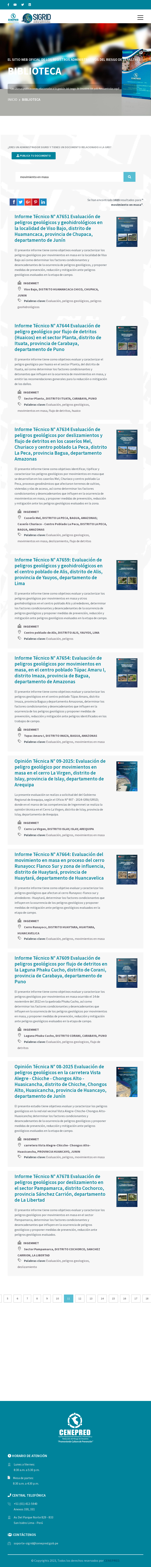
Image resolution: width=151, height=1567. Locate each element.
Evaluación (53, 301)
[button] (140, 17)
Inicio (12, 99)
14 (102, 1298)
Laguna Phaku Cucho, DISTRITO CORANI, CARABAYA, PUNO (65, 1036)
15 (113, 1298)
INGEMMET (31, 283)
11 (68, 1298)
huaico (76, 411)
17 (135, 1298)
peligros (67, 639)
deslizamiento (58, 541)
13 (91, 1298)
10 (57, 1298)
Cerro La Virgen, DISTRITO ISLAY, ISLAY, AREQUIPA (59, 829)
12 (79, 1298)
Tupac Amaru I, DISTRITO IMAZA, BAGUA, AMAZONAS (60, 736)
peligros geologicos (75, 535)
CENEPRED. (112, 1560)
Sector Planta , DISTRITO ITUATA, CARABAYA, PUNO (60, 398)
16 (124, 1298)
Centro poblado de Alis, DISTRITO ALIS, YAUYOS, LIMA (61, 632)
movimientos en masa (32, 411)
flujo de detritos (59, 411)
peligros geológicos (75, 301)
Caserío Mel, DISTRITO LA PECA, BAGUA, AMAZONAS (60, 518)
